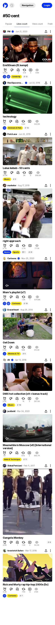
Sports (16, 252)
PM (8, 32)
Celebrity (16, 76)
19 (25, 303)
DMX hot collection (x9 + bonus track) (25, 393)
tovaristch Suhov (15, 551)
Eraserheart (13, 310)
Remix (7, 252)
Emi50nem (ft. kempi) (15, 65)
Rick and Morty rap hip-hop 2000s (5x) (25, 584)
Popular (8, 24)
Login (47, 5)
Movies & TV (13, 354)
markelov (11, 185)
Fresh (50, 24)
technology (9, 116)
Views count (37, 24)
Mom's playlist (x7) (14, 292)
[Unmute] (6, 58)
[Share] (46, 31)
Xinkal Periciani (14, 466)
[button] (5, 70)
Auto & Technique (12, 459)
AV (8, 360)
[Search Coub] (11, 5)
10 (27, 128)
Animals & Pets (14, 128)
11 (25, 459)
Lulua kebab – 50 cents (16, 168)
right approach (12, 240)
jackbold (11, 411)
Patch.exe (12, 134)
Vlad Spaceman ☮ (15, 83)
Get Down (9, 342)
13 (25, 76)
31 (30, 252)
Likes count (22, 24)
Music (7, 179)
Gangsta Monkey (13, 537)
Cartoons (11, 258)
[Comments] (18, 70)
